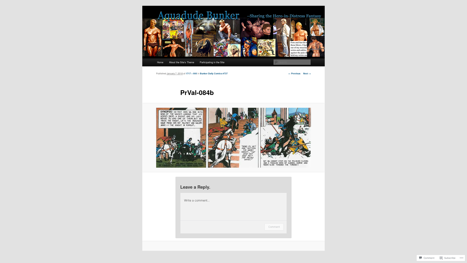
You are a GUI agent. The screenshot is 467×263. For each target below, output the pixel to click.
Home (160, 62)
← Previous (294, 73)
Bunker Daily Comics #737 (214, 73)
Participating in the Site (212, 62)
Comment (274, 226)
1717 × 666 (191, 73)
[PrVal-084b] (233, 138)
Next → (307, 73)
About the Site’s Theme (181, 62)
